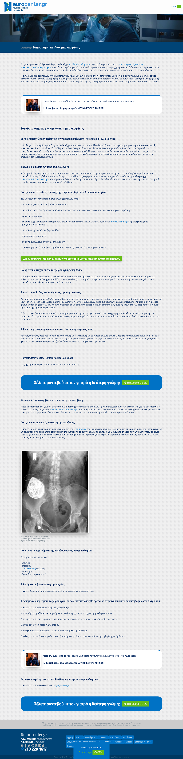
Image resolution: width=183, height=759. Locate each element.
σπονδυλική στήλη (120, 221)
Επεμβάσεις (26, 47)
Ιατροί (78, 737)
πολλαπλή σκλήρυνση (80, 64)
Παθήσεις (103, 737)
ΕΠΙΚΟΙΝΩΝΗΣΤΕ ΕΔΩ (137, 382)
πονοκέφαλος (29, 568)
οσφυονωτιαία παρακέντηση (35, 179)
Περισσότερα (85, 752)
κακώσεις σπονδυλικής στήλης (36, 67)
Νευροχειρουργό (60, 685)
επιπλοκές (81, 428)
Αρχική (70, 737)
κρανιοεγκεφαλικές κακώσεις (130, 64)
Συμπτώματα (90, 737)
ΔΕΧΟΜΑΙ (98, 752)
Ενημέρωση (127, 737)
